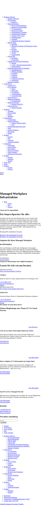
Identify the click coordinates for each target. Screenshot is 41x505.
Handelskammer (16, 37)
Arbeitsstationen (16, 94)
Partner (10, 133)
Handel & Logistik (17, 30)
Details (2, 285)
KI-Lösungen (12, 20)
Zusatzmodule (15, 54)
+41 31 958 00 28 (5, 299)
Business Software (9, 17)
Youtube (20, 504)
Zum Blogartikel (34, 357)
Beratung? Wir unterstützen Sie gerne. (11, 235)
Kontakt (6, 156)
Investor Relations (13, 121)
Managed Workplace (14, 99)
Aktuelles (7, 109)
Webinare (10, 116)
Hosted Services (12, 106)
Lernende (10, 140)
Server (13, 89)
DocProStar (14, 80)
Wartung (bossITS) (17, 104)
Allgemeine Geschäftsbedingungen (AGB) (17, 499)
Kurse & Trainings (13, 150)
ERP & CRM (12, 42)
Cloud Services (12, 97)
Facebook (15, 504)
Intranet (13, 63)
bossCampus (11, 149)
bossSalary (14, 58)
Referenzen (11, 132)
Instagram (9, 504)
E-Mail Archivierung (17, 78)
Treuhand (14, 39)
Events (10, 114)
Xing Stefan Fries (5, 289)
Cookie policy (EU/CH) (11, 501)
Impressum (7, 496)
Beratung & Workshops (15, 154)
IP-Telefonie (15, 92)
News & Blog (12, 113)
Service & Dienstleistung (18, 25)
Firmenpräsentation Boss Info (16, 126)
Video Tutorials (12, 152)
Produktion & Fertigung (18, 34)
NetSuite (14, 49)
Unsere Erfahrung (13, 130)
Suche (6, 164)
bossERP (14, 44)
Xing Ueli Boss (4, 271)
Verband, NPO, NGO (18, 36)
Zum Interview (33, 327)
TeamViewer (8, 427)
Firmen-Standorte (5, 413)
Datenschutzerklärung (10, 497)
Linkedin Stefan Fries (17, 289)
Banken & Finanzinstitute (19, 27)
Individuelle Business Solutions (20, 41)
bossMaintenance (16, 70)
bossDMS (14, 73)
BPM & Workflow (17, 72)
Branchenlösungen (13, 24)
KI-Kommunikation (14, 437)
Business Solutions (13, 82)
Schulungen (7, 144)
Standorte (10, 159)
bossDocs (14, 22)
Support (10, 161)
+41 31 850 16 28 (5, 282)
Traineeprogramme (13, 142)
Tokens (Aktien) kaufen (18, 123)
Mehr (5, 202)
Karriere (6, 135)
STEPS (13, 53)
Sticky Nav (7, 162)
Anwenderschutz (16, 96)
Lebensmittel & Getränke (19, 32)
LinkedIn (3, 504)
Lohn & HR (11, 56)
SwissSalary (15, 60)
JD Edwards (15, 51)
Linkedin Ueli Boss (15, 271)
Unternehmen (8, 118)
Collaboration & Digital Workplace (18, 61)
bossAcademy (12, 147)
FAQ (12, 125)
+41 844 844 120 (5, 409)
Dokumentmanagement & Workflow (19, 68)
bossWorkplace (16, 66)
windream (14, 77)
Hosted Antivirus (16, 108)
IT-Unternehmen (16, 29)
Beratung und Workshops (15, 472)
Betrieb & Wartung (13, 102)
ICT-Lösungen (12, 87)
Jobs (9, 138)
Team (9, 128)
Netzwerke (14, 90)
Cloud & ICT (8, 84)
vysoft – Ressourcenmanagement (21, 65)
